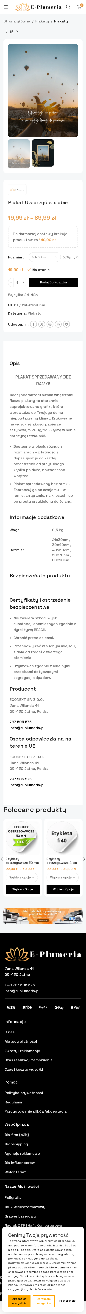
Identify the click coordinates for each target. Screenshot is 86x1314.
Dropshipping (16, 1144)
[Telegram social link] (66, 324)
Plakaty (42, 21)
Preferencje (67, 1301)
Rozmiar (15, 257)
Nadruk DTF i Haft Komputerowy (33, 1225)
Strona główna (16, 21)
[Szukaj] (68, 6)
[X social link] (41, 324)
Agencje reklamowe (22, 1153)
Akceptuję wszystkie (19, 1301)
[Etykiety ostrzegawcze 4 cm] (63, 838)
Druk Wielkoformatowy (25, 1206)
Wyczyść (72, 257)
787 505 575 (21, 721)
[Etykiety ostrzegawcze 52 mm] (23, 838)
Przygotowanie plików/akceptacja (36, 1111)
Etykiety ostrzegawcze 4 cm (62, 861)
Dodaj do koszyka (53, 282)
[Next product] (17, 32)
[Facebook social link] (33, 324)
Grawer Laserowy (20, 1216)
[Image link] (43, 915)
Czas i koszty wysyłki (24, 1069)
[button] (12, 90)
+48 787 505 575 (20, 984)
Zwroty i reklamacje (22, 1050)
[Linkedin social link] (58, 324)
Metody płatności (21, 1041)
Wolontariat (15, 1172)
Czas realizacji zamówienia (29, 1060)
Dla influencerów (20, 1162)
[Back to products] (11, 32)
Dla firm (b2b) (17, 1134)
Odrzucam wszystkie (44, 1301)
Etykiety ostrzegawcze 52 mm (22, 861)
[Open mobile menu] (5, 6)
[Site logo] (38, 6)
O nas (9, 1032)
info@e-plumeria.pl (27, 727)
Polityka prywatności (24, 1092)
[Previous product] (6, 32)
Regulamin (14, 1102)
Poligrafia (13, 1197)
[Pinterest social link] (50, 324)
